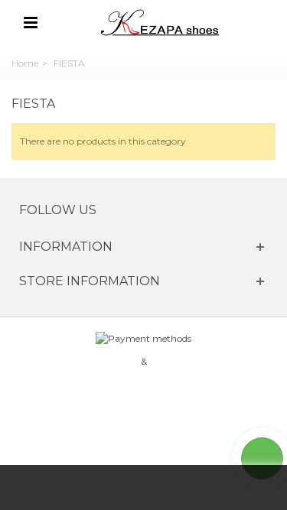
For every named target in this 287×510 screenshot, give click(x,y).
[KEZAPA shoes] (161, 22)
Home (24, 63)
